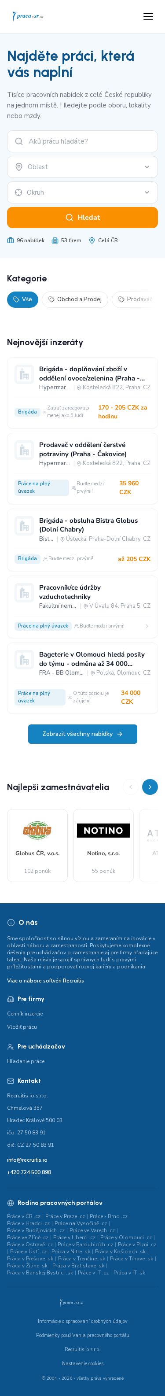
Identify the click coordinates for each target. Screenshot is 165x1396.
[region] (82, 831)
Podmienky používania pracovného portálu (82, 1335)
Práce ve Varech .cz (92, 1230)
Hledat (88, 217)
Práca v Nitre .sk (70, 1251)
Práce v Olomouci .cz (126, 1237)
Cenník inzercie (25, 1013)
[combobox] (82, 167)
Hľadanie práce (25, 1061)
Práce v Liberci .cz (74, 1237)
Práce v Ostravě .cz (30, 1244)
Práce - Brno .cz (109, 1216)
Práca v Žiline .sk (27, 1265)
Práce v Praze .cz (65, 1216)
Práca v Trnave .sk (131, 1258)
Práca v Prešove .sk (30, 1258)
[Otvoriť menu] (148, 16)
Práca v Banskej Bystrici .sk (40, 1272)
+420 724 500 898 (29, 1172)
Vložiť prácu (22, 1026)
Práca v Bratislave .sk (78, 1265)
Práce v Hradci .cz (28, 1223)
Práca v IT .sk (129, 1272)
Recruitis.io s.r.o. (82, 1349)
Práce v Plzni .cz (137, 1244)
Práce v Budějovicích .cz (36, 1230)
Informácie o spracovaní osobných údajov (83, 1321)
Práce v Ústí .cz (28, 1251)
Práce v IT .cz (93, 1272)
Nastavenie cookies (82, 1363)
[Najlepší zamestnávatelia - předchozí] (131, 787)
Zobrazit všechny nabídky (77, 734)
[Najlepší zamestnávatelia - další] (150, 787)
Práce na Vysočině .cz (81, 1223)
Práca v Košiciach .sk (120, 1251)
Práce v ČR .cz (23, 1216)
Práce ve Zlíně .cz (27, 1237)
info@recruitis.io (27, 1159)
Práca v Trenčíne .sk (81, 1258)
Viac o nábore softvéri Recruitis (45, 980)
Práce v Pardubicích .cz (85, 1244)
